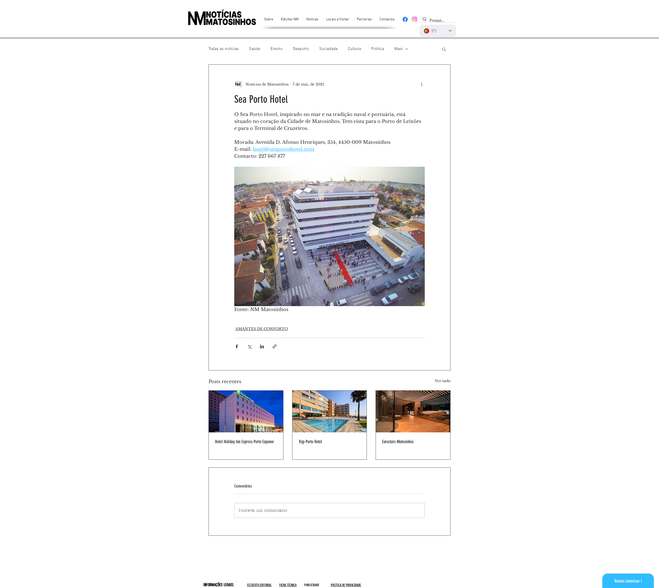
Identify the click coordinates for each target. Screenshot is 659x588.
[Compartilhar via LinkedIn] (261, 346)
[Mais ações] (422, 84)
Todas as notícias (224, 49)
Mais (398, 49)
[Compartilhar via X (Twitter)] (249, 346)
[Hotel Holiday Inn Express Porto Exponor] (246, 411)
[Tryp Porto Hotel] (329, 411)
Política (377, 49)
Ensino (277, 49)
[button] (443, 49)
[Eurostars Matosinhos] (413, 411)
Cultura (354, 49)
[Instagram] (414, 19)
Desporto (301, 49)
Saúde (254, 49)
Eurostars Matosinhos (398, 441)
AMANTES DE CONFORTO (261, 328)
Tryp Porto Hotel (310, 441)
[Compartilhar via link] (274, 346)
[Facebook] (405, 19)
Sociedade (328, 49)
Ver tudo (442, 381)
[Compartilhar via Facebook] (236, 346)
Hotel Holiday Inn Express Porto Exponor (244, 441)
